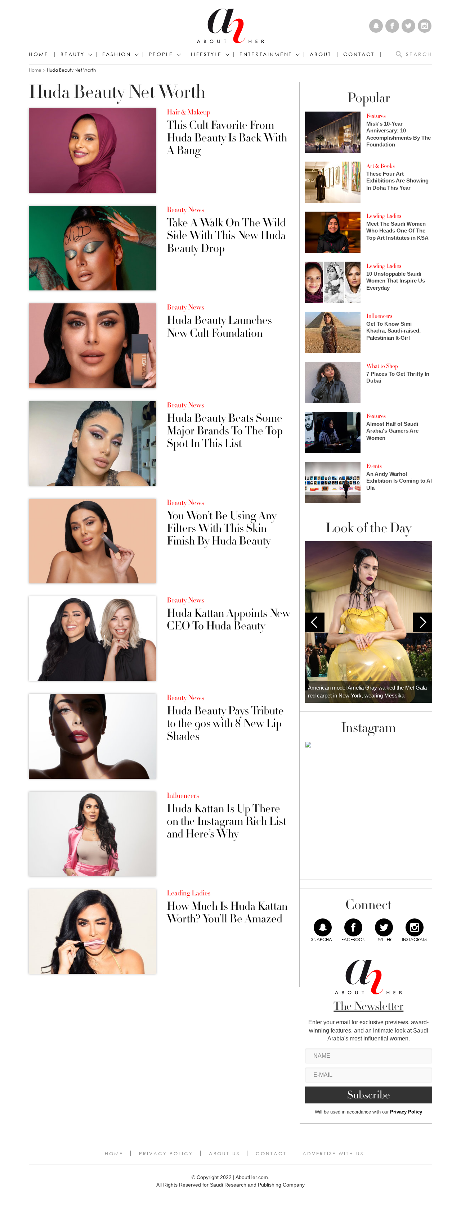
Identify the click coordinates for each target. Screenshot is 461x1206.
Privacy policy (166, 1153)
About (320, 54)
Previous (315, 622)
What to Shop (382, 366)
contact (359, 54)
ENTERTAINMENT (266, 54)
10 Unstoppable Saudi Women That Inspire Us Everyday (395, 281)
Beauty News (185, 210)
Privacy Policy (406, 1112)
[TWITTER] (384, 927)
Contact (271, 1153)
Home (39, 54)
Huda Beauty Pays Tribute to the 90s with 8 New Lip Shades (225, 724)
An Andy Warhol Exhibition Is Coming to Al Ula (399, 481)
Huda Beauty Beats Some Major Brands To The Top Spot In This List (225, 431)
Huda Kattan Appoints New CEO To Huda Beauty (228, 619)
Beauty (73, 54)
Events (374, 466)
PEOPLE (161, 54)
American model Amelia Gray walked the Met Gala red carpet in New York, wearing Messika (367, 692)
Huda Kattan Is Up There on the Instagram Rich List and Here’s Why (226, 822)
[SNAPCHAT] (323, 927)
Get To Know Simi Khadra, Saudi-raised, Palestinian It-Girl (393, 331)
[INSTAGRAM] (415, 927)
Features (376, 115)
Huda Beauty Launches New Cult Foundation (219, 326)
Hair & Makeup (188, 112)
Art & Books (380, 166)
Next (422, 622)
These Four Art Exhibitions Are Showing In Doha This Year (397, 181)
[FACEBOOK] (353, 927)
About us (224, 1153)
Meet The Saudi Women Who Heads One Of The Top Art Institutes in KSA (397, 231)
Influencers (183, 796)
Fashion (116, 54)
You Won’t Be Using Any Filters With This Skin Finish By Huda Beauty (221, 529)
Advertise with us (333, 1153)
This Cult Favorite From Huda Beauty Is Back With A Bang (227, 138)
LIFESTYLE (206, 54)
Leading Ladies (188, 893)
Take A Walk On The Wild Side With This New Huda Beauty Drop (226, 236)
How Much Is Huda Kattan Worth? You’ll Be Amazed (227, 912)
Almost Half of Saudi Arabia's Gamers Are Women (392, 431)
